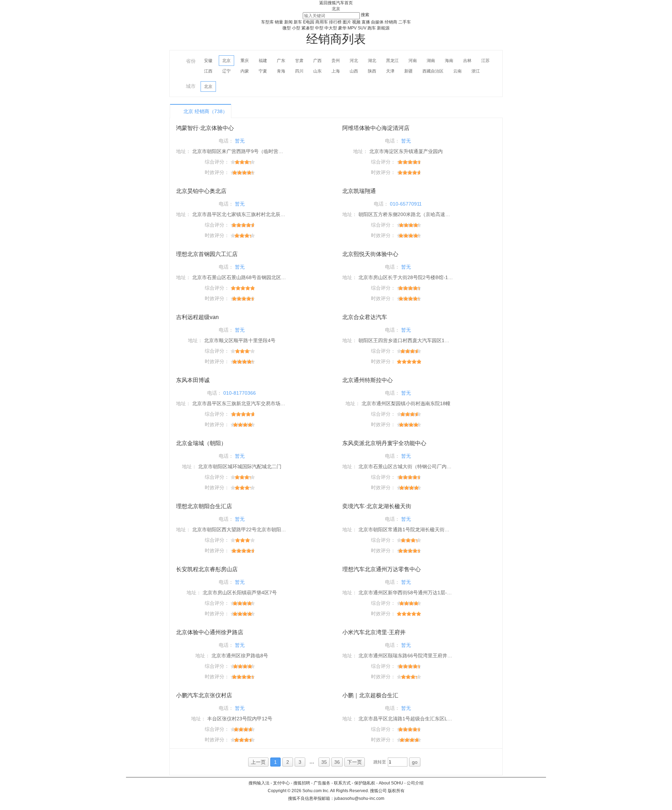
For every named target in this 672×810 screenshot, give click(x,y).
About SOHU (391, 783)
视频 (356, 22)
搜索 (365, 14)
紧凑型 (307, 28)
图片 (347, 22)
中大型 (330, 28)
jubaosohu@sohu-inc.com (359, 798)
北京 (336, 8)
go (415, 762)
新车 (298, 22)
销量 (279, 22)
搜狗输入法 (259, 783)
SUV (362, 28)
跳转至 (379, 762)
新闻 (288, 22)
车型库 (267, 22)
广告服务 (322, 783)
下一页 (354, 762)
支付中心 (281, 783)
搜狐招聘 (301, 783)
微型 (286, 28)
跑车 (372, 28)
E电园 (308, 22)
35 (324, 762)
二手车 (404, 22)
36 (337, 762)
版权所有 (396, 790)
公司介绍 (415, 783)
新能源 (383, 28)
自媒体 (377, 22)
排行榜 (335, 22)
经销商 (391, 22)
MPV (352, 28)
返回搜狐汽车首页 (336, 2)
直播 (366, 22)
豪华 (342, 28)
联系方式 (342, 783)
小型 (296, 28)
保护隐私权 (364, 783)
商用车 (321, 22)
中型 (319, 28)
